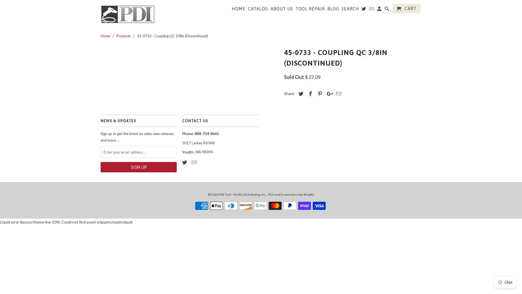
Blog (333, 8)
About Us (282, 8)
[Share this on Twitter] (300, 94)
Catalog (258, 8)
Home (239, 8)
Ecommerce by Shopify (297, 194)
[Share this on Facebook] (309, 94)
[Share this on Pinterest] (319, 94)
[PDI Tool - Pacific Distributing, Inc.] (128, 14)
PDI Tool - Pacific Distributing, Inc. (243, 194)
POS (271, 194)
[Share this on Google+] (328, 94)
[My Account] (379, 9)
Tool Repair (310, 8)
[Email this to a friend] (338, 94)
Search (350, 8)
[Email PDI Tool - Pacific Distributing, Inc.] (195, 162)
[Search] (387, 9)
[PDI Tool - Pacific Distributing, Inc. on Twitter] (185, 162)
